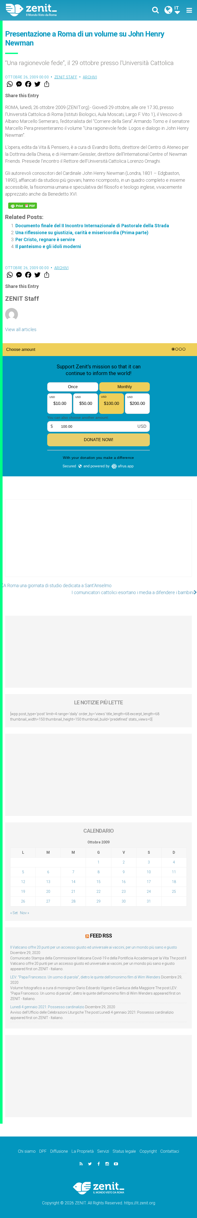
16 (124, 882)
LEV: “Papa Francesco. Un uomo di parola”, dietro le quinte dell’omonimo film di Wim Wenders (85, 977)
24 (149, 891)
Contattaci (169, 1151)
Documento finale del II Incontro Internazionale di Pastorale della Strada (92, 225)
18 (174, 882)
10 (149, 872)
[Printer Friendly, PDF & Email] (22, 206)
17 (149, 882)
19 (23, 891)
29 (98, 901)
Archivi (90, 77)
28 (73, 901)
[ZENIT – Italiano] (55, 10)
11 (174, 872)
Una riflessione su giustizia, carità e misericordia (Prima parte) (82, 232)
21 (73, 891)
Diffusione (59, 1151)
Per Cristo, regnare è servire (45, 239)
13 (48, 882)
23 (124, 891)
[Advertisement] (98, 543)
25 (174, 891)
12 (23, 882)
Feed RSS (101, 936)
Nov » (24, 913)
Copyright (148, 1151)
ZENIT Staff (65, 77)
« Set (14, 913)
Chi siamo (27, 1151)
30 (124, 901)
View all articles (20, 329)
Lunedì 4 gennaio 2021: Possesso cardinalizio (47, 1007)
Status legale (124, 1151)
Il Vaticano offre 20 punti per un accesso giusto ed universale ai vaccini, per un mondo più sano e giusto (93, 947)
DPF (43, 1151)
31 (149, 901)
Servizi (103, 1151)
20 (48, 891)
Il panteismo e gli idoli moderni (48, 246)
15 (98, 882)
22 (98, 891)
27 (48, 901)
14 (73, 882)
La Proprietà (83, 1151)
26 (23, 901)
